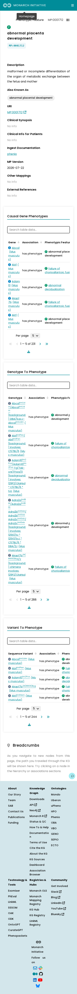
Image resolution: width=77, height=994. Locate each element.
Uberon (56, 800)
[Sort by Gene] (18, 242)
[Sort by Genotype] (24, 397)
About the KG (38, 853)
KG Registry (37, 915)
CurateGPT (15, 930)
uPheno (56, 806)
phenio (12, 154)
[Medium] (35, 974)
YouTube (57, 908)
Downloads (37, 799)
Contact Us (15, 811)
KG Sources (37, 859)
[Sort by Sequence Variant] (35, 653)
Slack (55, 892)
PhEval (12, 896)
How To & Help (39, 827)
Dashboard (37, 865)
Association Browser (37, 872)
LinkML (12, 902)
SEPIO (55, 839)
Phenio (55, 817)
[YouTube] (40, 979)
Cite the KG (37, 848)
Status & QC (38, 821)
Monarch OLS (38, 890)
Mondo (55, 794)
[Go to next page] (39, 344)
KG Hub (34, 909)
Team (12, 800)
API (32, 805)
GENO (55, 834)
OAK (11, 913)
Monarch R (37, 816)
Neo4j (34, 810)
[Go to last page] (46, 344)
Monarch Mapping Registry (35, 900)
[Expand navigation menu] (72, 5)
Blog (54, 897)
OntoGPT (14, 924)
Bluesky (56, 914)
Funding (13, 822)
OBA (54, 822)
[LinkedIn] (35, 979)
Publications (16, 817)
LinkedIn (56, 903)
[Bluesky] (38, 985)
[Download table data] (28, 352)
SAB (10, 806)
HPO (54, 811)
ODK (11, 919)
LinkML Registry (35, 923)
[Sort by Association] (40, 242)
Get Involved (59, 886)
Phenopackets (17, 936)
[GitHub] (41, 974)
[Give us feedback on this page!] (72, 776)
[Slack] (40, 967)
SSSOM (12, 907)
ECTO (54, 845)
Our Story (14, 794)
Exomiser (14, 890)
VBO (54, 828)
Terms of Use (38, 842)
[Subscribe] (35, 967)
